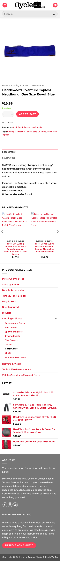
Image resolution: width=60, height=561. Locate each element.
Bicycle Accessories (13, 290)
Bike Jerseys (11, 340)
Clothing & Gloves (19, 85)
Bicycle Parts (9, 301)
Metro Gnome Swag (13, 278)
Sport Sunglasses (14, 331)
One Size (42, 131)
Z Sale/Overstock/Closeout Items (21, 375)
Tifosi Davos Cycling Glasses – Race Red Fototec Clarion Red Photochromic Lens (44, 247)
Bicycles (6, 312)
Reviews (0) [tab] (8, 158)
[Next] (57, 237)
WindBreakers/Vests (15, 357)
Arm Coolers (11, 327)
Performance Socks (15, 323)
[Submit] (54, 14)
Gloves (8, 344)
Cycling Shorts (12, 336)
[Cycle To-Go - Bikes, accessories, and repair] (30, 5)
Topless (5, 135)
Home (5, 85)
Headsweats (38, 85)
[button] (4, 5)
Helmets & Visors (11, 363)
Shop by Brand (10, 284)
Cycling (10, 131)
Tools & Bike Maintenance (16, 369)
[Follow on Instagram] (10, 504)
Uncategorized (10, 307)
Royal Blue (52, 131)
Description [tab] (9, 152)
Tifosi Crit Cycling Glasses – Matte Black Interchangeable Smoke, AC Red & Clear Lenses (15, 248)
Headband (20, 131)
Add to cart (27, 114)
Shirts (8, 353)
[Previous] (2, 237)
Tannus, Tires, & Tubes (14, 295)
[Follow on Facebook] (4, 504)
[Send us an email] (15, 504)
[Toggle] (56, 318)
